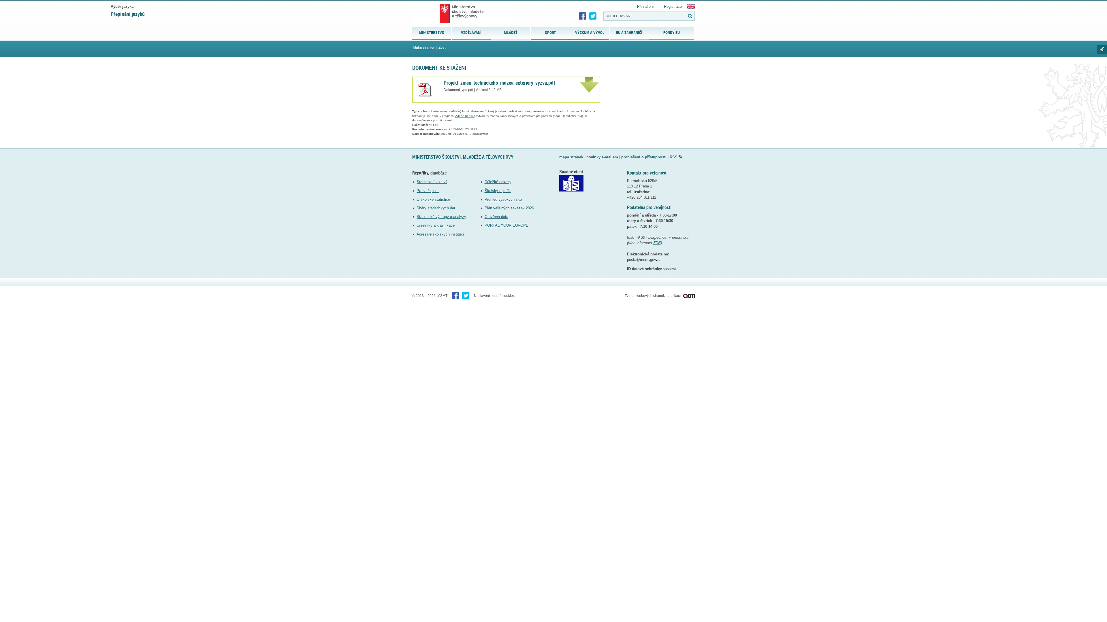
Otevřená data (496, 217)
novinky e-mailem (602, 157)
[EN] (691, 7)
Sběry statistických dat (436, 208)
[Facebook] (582, 16)
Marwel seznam (1102, 49)
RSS (673, 157)
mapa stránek (571, 157)
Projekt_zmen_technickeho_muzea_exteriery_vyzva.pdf (499, 82)
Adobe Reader (465, 115)
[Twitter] (593, 16)
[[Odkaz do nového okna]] (571, 190)
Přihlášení (645, 6)
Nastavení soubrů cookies (494, 295)
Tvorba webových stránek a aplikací (653, 295)
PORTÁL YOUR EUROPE (506, 225)
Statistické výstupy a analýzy (441, 217)
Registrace (673, 6)
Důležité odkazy (498, 182)
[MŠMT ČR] (461, 13)
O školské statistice (433, 199)
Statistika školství (432, 182)
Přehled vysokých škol (504, 199)
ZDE (657, 243)
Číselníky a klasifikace (436, 225)
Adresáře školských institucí (440, 234)
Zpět (441, 47)
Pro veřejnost (428, 191)
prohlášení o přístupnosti (644, 157)
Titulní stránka (423, 47)
